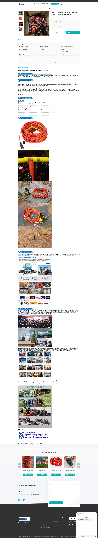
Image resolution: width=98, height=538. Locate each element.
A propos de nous (42, 4)
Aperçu (33, 3)
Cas (61, 520)
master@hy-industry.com (24, 491)
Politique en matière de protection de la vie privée (26, 536)
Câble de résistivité (38, 443)
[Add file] (78, 536)
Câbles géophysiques (31, 443)
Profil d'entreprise (55, 521)
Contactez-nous (55, 528)
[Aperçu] (22, 4)
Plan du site (54, 526)
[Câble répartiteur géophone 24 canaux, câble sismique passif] (45, 462)
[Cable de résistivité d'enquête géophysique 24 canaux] (59, 462)
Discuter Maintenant (55, 4)
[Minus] (95, 513)
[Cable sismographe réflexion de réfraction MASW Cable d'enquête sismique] (36, 23)
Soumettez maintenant (55, 502)
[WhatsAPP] (20, 501)
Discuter (58, 32)
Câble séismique (28, 8)
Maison (21, 8)
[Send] (95, 536)
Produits (37, 3)
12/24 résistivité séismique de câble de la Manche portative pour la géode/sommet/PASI (73, 472)
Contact (47, 3)
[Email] (25, 501)
